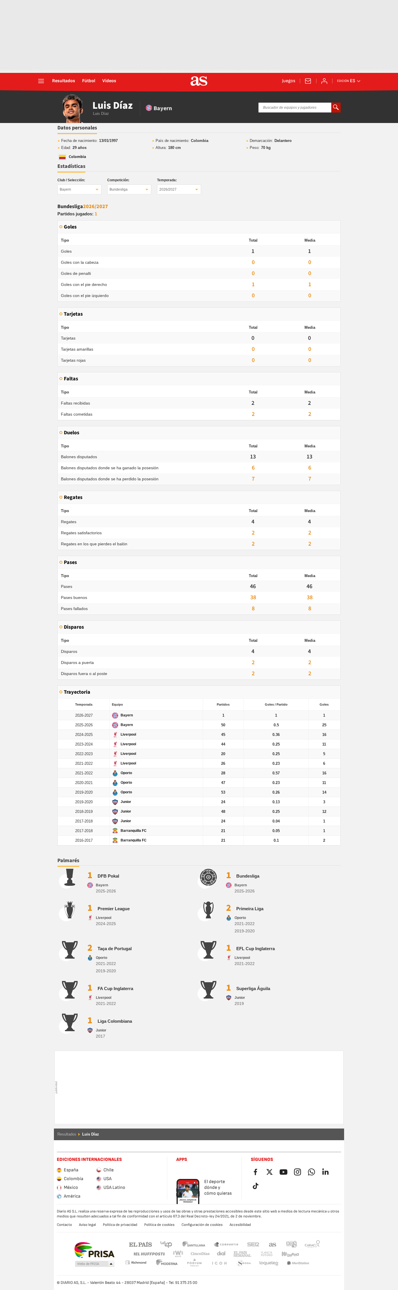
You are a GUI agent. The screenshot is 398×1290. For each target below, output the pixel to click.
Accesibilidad (240, 1224)
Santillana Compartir (226, 1244)
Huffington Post (149, 1254)
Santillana (193, 1244)
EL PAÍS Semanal (241, 1254)
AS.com (273, 1244)
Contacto (64, 1224)
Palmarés (68, 860)
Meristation (268, 1263)
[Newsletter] (307, 81)
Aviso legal (87, 1224)
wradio (180, 1254)
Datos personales (77, 127)
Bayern (65, 189)
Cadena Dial (220, 1254)
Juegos (288, 81)
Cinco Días (198, 1254)
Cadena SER (253, 1244)
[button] (95, 1264)
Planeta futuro (261, 1254)
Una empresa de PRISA (94, 1250)
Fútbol (88, 81)
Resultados (63, 81)
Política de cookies (159, 1224)
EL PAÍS (140, 1244)
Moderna (136, 1262)
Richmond (310, 1254)
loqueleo (243, 1263)
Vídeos (109, 81)
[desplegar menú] (41, 81)
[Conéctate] (324, 81)
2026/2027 (168, 189)
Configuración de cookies (202, 1224)
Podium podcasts (167, 1263)
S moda (219, 1263)
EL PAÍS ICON (194, 1263)
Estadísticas (71, 166)
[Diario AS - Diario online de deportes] (199, 81)
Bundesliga (119, 189)
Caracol (312, 1244)
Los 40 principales (166, 1244)
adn (291, 1244)
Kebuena (286, 1254)
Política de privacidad (120, 1224)
